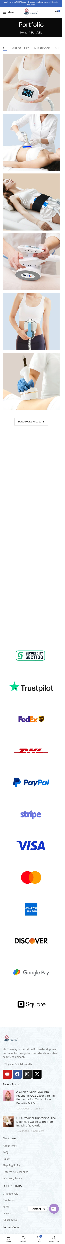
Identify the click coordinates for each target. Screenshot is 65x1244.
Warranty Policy (12, 1178)
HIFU (6, 1206)
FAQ (5, 1152)
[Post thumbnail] (8, 1100)
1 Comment (37, 1108)
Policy (6, 1158)
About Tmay (10, 1145)
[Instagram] (27, 1074)
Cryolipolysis (10, 1193)
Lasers (7, 1213)
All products (10, 1219)
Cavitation (9, 1200)
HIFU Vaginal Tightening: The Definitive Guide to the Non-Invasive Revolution (36, 1121)
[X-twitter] (37, 1074)
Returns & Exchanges (15, 1171)
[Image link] (11, 1038)
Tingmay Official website (18, 1064)
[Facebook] (17, 1074)
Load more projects (31, 421)
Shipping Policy (12, 1165)
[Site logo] (31, 12)
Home (23, 32)
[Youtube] (7, 1074)
